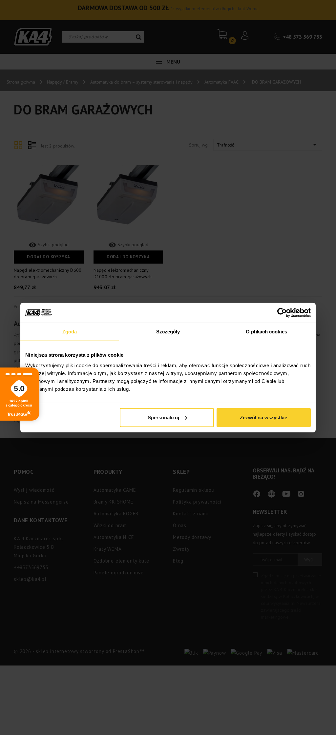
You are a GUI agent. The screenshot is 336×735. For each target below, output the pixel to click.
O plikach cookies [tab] (266, 331)
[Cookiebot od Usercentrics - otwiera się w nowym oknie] (282, 313)
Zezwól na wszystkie (263, 417)
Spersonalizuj (163, 417)
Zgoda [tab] (69, 331)
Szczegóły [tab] (168, 331)
